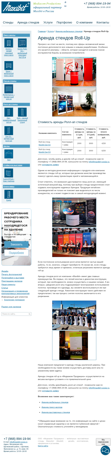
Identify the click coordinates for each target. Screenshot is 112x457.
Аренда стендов (28, 22)
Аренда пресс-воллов (52, 407)
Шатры (7, 146)
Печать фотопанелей (11, 274)
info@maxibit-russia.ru (18, 442)
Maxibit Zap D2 (45, 145)
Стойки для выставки (13, 165)
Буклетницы (9, 187)
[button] (105, 450)
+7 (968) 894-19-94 (97, 3)
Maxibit (15, 7)
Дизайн (4, 271)
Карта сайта (43, 446)
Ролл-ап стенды (11, 104)
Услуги (47, 22)
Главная (42, 31)
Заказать (16, 244)
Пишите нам (65, 6)
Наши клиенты (8, 284)
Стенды (8, 22)
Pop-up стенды (10, 81)
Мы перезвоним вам (103, 442)
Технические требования (14, 300)
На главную (65, 2)
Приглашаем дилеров (11, 281)
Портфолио (64, 22)
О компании (84, 22)
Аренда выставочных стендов (56, 412)
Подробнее (16, 252)
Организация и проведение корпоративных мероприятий (15, 292)
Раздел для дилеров (11, 307)
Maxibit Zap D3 (45, 152)
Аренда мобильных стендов (69, 31)
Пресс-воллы (9, 35)
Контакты (103, 22)
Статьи (4, 288)
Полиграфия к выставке (12, 278)
